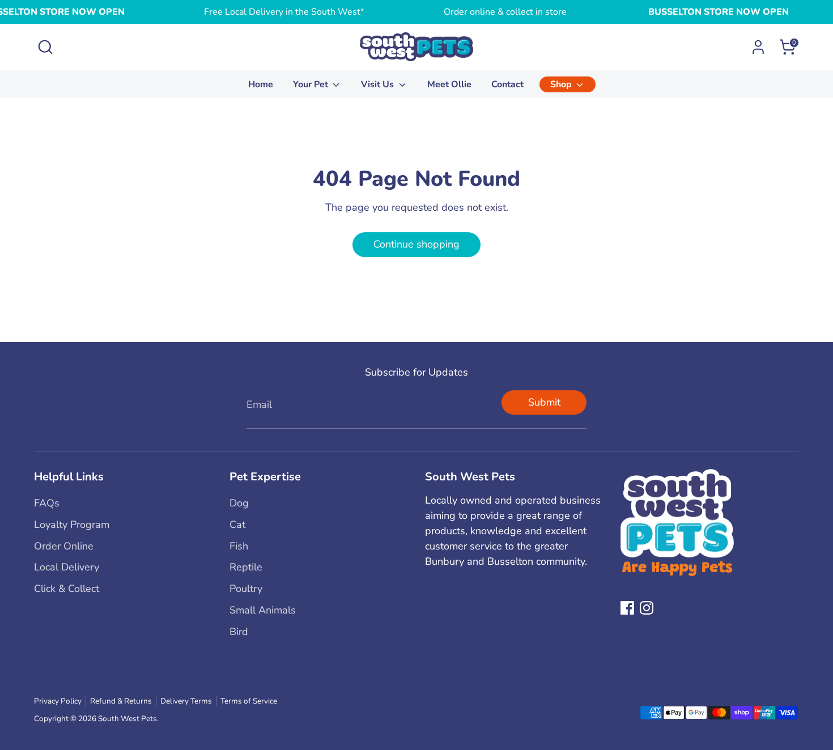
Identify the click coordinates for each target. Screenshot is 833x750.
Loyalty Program (71, 524)
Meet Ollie (449, 84)
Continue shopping (416, 244)
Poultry (246, 588)
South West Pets (127, 718)
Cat (237, 524)
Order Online (64, 546)
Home (260, 84)
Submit (544, 402)
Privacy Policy (58, 701)
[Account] (758, 47)
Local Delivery (66, 567)
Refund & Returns (121, 701)
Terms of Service (248, 701)
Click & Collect (66, 588)
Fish (239, 546)
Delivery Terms (186, 701)
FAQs (47, 503)
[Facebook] (627, 608)
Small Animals (263, 610)
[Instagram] (646, 608)
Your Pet (311, 84)
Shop (562, 84)
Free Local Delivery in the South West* (284, 12)
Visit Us (378, 84)
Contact (507, 84)
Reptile (246, 567)
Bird (239, 631)
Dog (239, 503)
